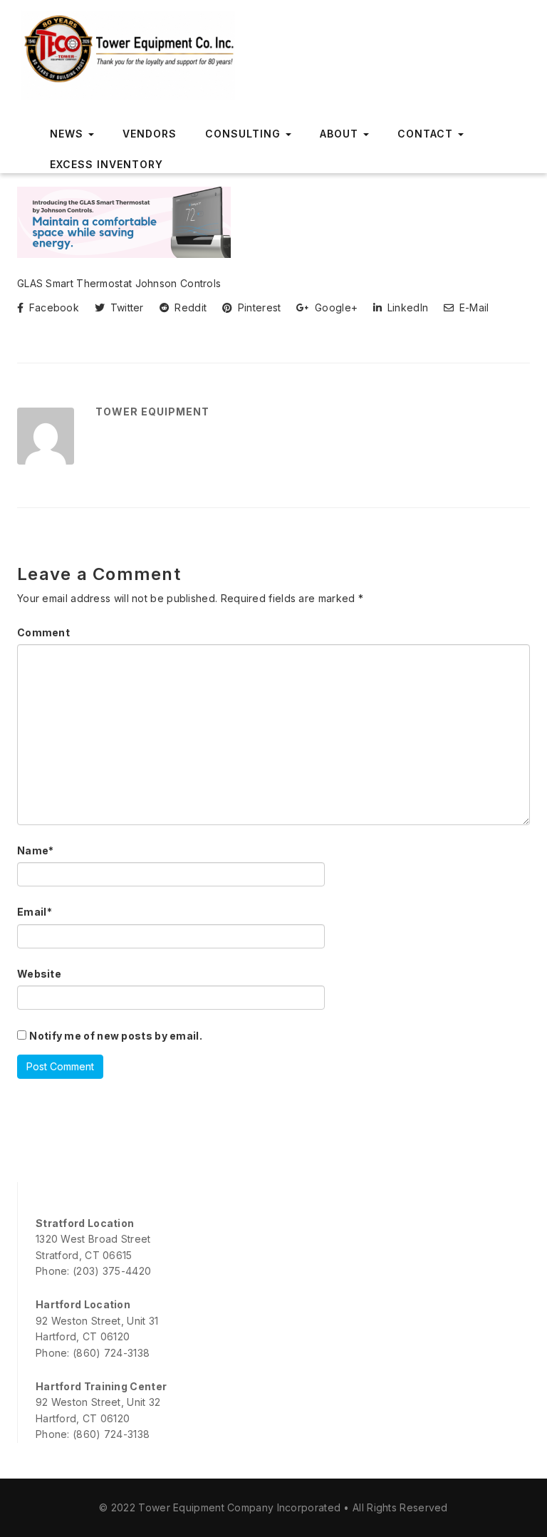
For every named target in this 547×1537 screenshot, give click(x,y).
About (341, 134)
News (68, 134)
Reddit (189, 307)
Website (39, 974)
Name (35, 850)
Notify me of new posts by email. (115, 1036)
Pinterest (257, 307)
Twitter (125, 307)
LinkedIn (406, 307)
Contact (427, 134)
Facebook (52, 307)
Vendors (150, 134)
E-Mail (473, 307)
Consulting (244, 134)
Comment (43, 632)
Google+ (335, 307)
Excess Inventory (106, 164)
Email (34, 912)
